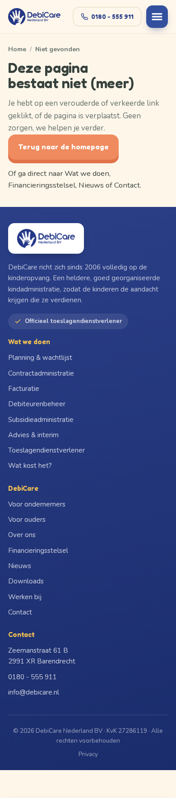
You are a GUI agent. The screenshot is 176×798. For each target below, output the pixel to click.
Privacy (88, 754)
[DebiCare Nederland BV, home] (34, 16)
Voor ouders (27, 519)
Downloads (26, 581)
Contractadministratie (41, 373)
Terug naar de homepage (63, 146)
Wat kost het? (30, 465)
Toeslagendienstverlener (46, 450)
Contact (127, 185)
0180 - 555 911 (112, 16)
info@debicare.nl (33, 692)
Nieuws (91, 185)
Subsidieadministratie (41, 419)
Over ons (22, 534)
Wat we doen (87, 173)
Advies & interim (33, 434)
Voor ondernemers (36, 504)
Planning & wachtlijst (40, 357)
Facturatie (23, 388)
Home (17, 49)
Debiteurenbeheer (36, 403)
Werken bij (25, 596)
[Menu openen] (157, 16)
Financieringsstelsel (41, 185)
